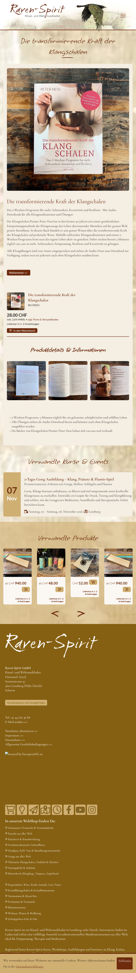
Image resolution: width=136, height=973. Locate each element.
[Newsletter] (34, 810)
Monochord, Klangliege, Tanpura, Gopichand (33, 873)
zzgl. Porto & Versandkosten (43, 319)
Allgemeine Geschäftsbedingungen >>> (28, 744)
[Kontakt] (45, 810)
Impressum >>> (14, 735)
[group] (17, 576)
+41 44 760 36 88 (20, 717)
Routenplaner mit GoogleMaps (26, 702)
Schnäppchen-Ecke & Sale (22, 919)
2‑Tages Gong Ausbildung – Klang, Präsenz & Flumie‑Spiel (69, 479)
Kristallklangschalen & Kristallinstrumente (31, 890)
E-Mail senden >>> (16, 722)
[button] (54, 613)
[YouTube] (80, 810)
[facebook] (69, 810)
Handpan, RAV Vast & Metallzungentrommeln (34, 850)
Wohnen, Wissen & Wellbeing (24, 913)
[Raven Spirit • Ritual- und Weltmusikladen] (37, 11)
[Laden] (57, 810)
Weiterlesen (16, 272)
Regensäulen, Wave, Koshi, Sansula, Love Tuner (34, 884)
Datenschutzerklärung (29, 966)
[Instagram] (92, 810)
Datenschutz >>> (15, 740)
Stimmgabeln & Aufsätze (21, 868)
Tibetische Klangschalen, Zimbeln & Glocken (33, 862)
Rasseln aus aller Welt (20, 833)
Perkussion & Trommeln (21, 902)
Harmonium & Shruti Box (22, 896)
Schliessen (124, 961)
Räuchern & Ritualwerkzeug (24, 839)
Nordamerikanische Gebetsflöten (26, 845)
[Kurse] (22, 810)
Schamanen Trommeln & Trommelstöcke (31, 828)
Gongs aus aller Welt (19, 856)
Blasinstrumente (17, 907)
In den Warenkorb (24, 330)
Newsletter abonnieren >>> (21, 731)
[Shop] (10, 810)
